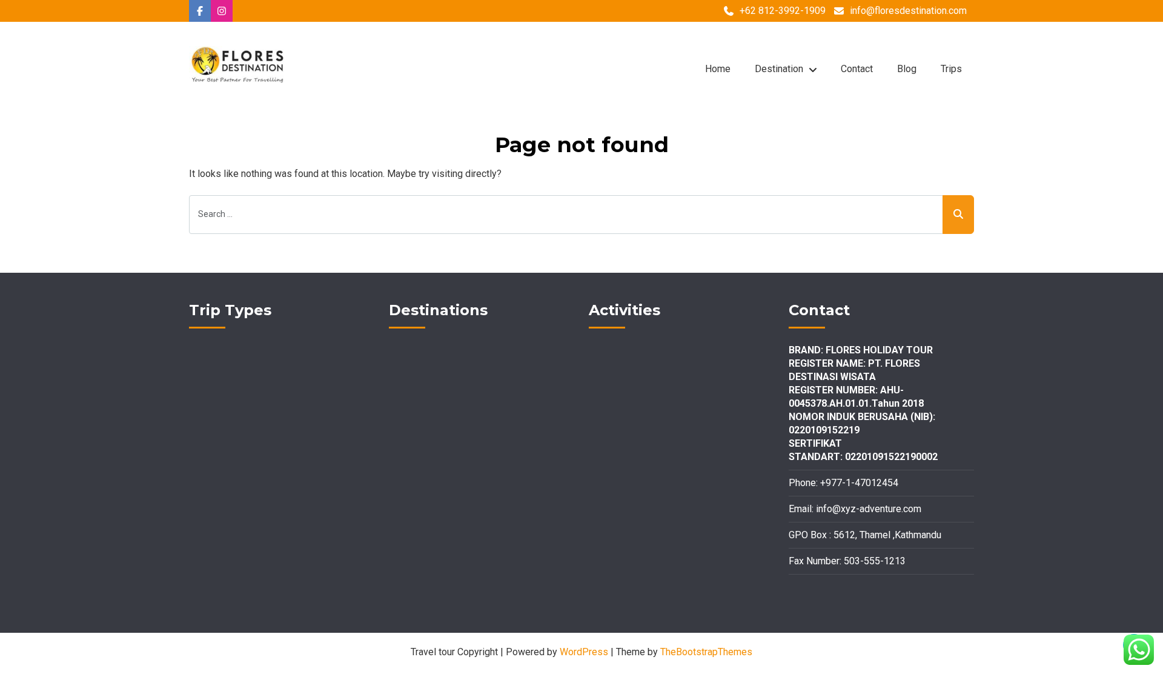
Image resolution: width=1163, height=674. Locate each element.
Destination (779, 69)
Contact (857, 69)
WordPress (584, 652)
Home (718, 69)
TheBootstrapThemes (706, 652)
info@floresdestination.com (908, 10)
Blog (906, 69)
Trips (951, 69)
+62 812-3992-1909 (783, 10)
